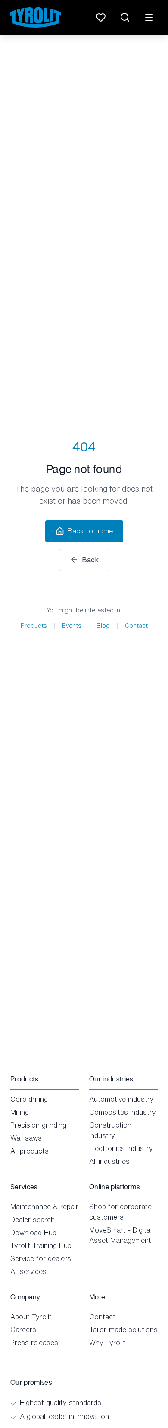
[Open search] (125, 17)
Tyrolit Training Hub (41, 1245)
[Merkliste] (100, 17)
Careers (23, 1329)
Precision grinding (38, 1125)
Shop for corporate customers (120, 1211)
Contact (136, 625)
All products (29, 1151)
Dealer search (32, 1219)
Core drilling (29, 1099)
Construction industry (110, 1130)
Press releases (34, 1342)
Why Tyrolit (107, 1342)
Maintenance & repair (44, 1206)
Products (34, 625)
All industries (109, 1161)
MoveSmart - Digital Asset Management (120, 1235)
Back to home (90, 531)
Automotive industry (121, 1099)
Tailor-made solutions (123, 1329)
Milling (19, 1112)
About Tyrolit (31, 1316)
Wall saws (26, 1138)
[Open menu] (149, 17)
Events (71, 625)
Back (90, 560)
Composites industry (122, 1112)
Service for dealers (40, 1258)
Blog (103, 625)
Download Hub (33, 1232)
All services (28, 1271)
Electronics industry (121, 1148)
